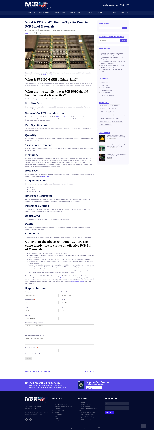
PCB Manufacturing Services (63, 405)
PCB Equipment (59, 410)
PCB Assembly (43, 12)
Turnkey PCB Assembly (107, 95)
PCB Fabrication (59, 12)
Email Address (30, 299)
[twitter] (30, 419)
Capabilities (101, 12)
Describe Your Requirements (34, 322)
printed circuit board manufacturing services (58, 278)
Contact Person (66, 292)
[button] (34, 12)
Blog (113, 12)
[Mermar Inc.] (38, 8)
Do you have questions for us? (34, 335)
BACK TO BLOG (30, 371)
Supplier (57, 418)
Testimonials (58, 414)
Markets (89, 12)
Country (63, 299)
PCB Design (104, 85)
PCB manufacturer (61, 117)
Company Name (30, 292)
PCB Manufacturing (106, 90)
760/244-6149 (124, 5)
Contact (123, 12)
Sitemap (96, 428)
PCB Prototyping (75, 12)
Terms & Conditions (89, 428)
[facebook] (26, 419)
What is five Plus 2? (31, 347)
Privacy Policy (75, 428)
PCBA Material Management (89, 420)
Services (28, 315)
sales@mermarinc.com (110, 5)
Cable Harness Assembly (88, 414)
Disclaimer (81, 428)
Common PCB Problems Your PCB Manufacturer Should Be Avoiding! (116, 136)
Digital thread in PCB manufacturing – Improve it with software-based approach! (117, 156)
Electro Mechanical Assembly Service (88, 409)
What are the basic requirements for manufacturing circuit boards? (116, 145)
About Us (30, 12)
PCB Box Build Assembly (88, 412)
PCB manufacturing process (51, 75)
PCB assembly (44, 176)
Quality (57, 412)
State (27, 307)
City (62, 307)
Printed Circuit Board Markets (63, 406)
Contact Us (58, 420)
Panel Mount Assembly (87, 418)
